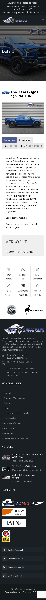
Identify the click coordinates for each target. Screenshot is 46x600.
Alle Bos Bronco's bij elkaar (24, 466)
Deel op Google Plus (16, 567)
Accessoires (11, 146)
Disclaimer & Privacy (32, 592)
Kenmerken (26, 140)
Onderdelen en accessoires (16, 438)
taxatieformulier (14, 3)
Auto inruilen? (10, 428)
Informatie (10, 140)
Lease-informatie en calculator (18, 413)
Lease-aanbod (10, 418)
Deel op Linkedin (15, 576)
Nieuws (7, 408)
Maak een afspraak (12, 423)
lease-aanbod (13, 6)
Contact (7, 393)
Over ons (8, 403)
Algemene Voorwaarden (15, 398)
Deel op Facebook (15, 550)
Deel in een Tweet (15, 559)
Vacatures (8, 433)
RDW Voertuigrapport (32, 146)
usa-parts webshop (30, 6)
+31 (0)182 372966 (23, 9)
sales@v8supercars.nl (15, 12)
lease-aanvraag (30, 3)
